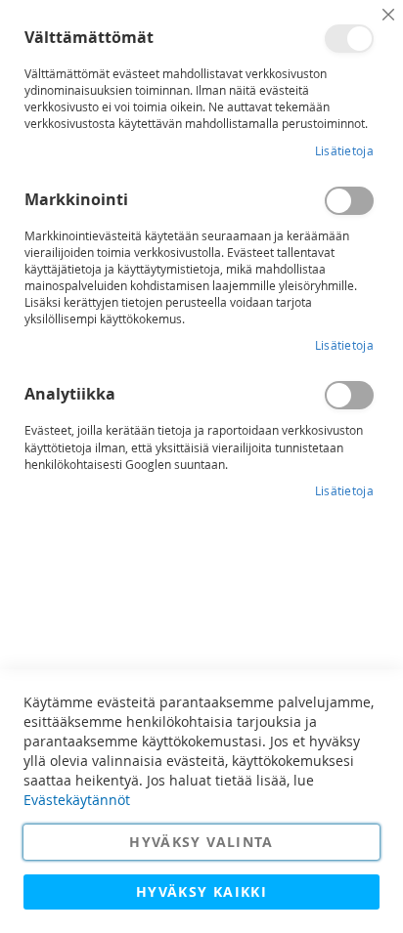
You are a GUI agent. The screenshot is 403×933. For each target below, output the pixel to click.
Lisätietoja (344, 150)
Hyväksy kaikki (201, 891)
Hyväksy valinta (201, 841)
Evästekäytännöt (76, 799)
